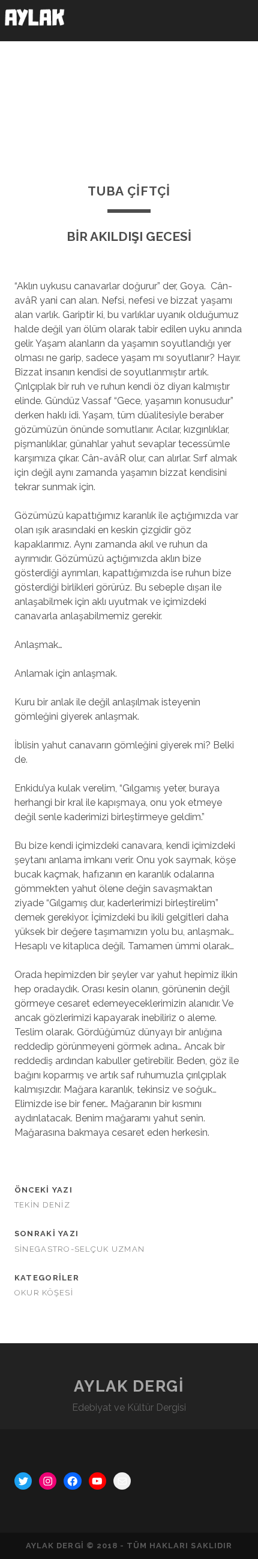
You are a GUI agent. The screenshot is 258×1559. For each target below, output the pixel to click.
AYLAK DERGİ (129, 1386)
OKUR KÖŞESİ (43, 1292)
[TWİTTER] (23, 1481)
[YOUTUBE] (97, 1481)
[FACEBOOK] (72, 1481)
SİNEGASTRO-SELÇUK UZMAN (79, 1249)
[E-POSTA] (122, 1481)
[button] (239, 20)
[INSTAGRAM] (47, 1481)
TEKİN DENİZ (42, 1204)
